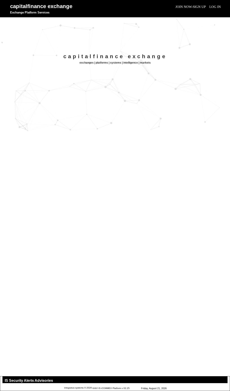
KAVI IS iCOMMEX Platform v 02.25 (111, 388)
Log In (215, 7)
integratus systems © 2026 (78, 388)
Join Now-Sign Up (190, 7)
